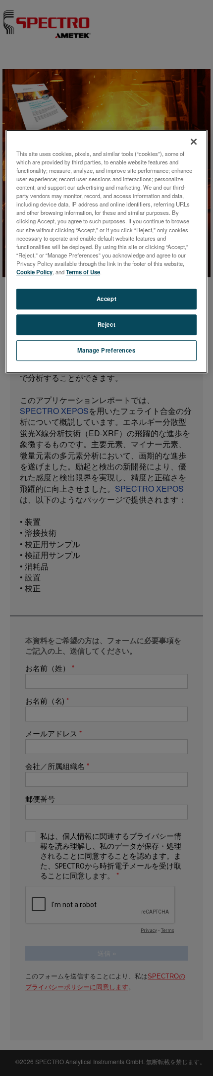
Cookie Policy (34, 272)
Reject (106, 324)
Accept (106, 299)
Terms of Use (83, 272)
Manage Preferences (106, 350)
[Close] (194, 142)
